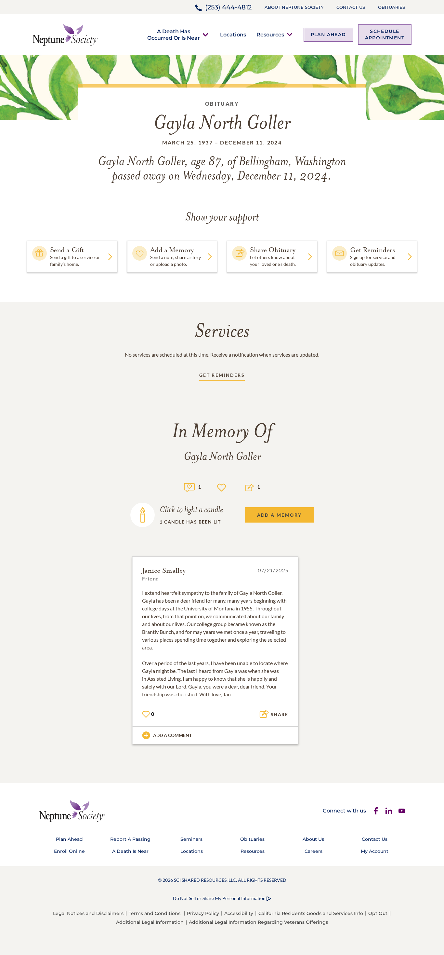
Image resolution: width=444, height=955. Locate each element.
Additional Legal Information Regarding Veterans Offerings (258, 922)
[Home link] (65, 34)
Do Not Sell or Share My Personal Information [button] (219, 898)
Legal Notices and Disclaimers (88, 913)
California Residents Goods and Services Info (310, 913)
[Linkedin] (388, 810)
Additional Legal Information (150, 922)
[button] (173, 34)
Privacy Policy (203, 913)
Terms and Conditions (154, 913)
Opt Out (377, 913)
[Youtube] (401, 810)
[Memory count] (189, 486)
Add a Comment (172, 735)
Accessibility (238, 913)
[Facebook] (375, 810)
